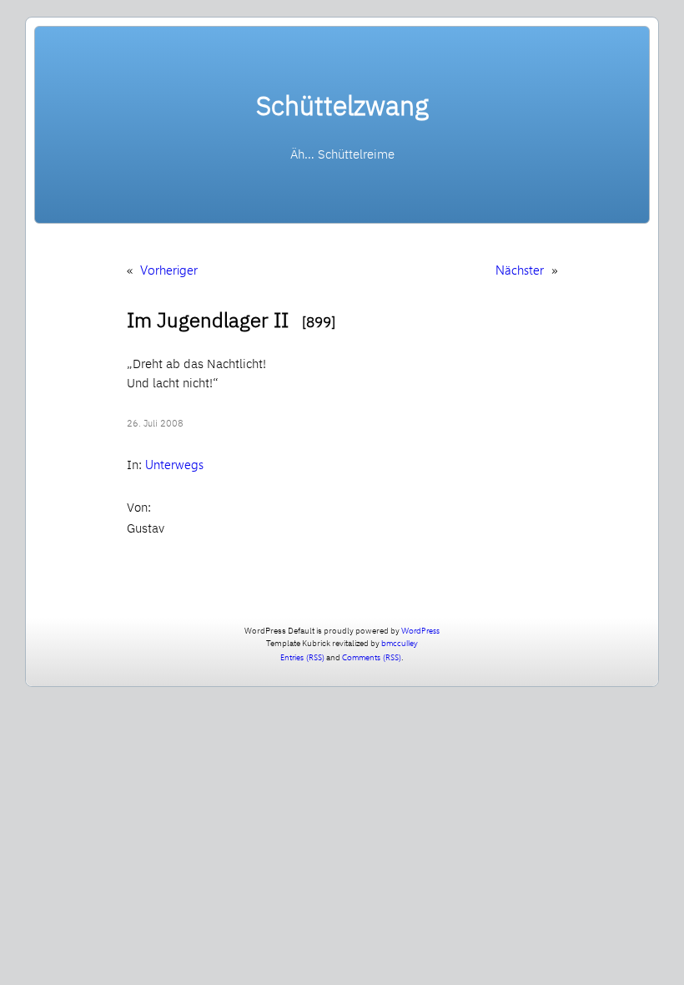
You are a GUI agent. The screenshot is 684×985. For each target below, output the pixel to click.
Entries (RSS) (302, 657)
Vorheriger (169, 269)
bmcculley (399, 643)
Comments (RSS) (371, 657)
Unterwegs (174, 464)
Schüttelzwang (342, 105)
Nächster (519, 269)
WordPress (420, 630)
